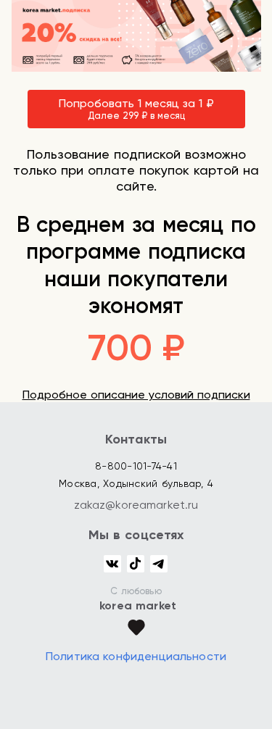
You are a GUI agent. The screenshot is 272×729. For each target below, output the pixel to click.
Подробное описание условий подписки (136, 394)
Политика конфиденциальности (136, 656)
